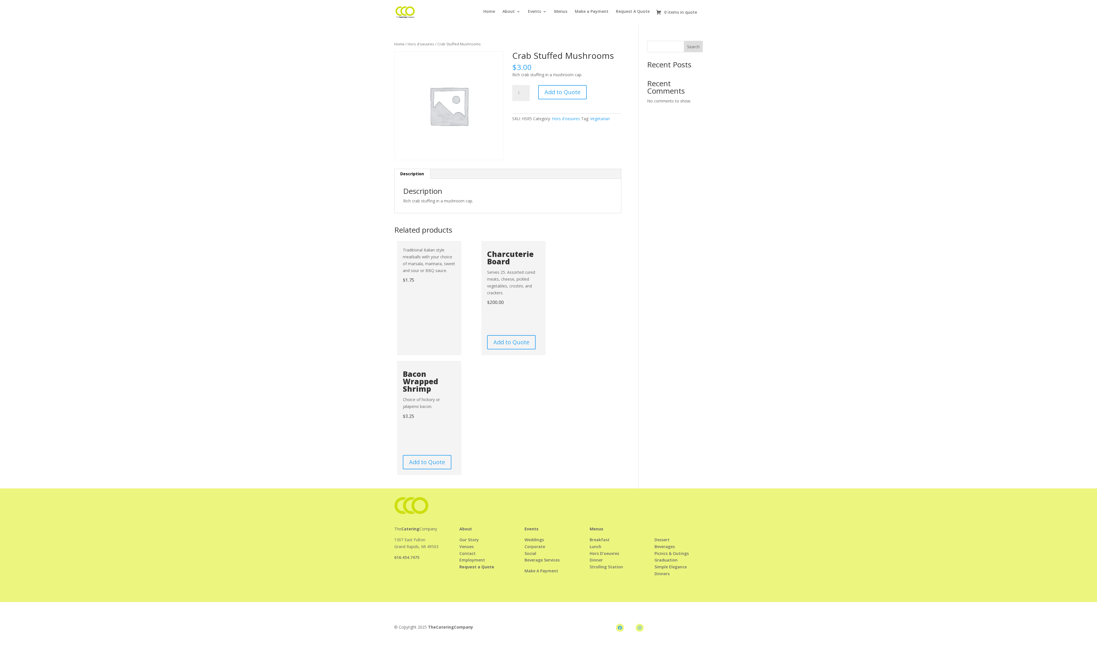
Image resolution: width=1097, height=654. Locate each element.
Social (530, 553)
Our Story (469, 539)
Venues (466, 546)
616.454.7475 (406, 557)
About (509, 11)
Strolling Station (606, 567)
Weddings (534, 539)
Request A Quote (633, 11)
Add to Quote (562, 92)
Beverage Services (542, 560)
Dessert (662, 539)
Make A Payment (541, 570)
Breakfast (600, 539)
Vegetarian (600, 118)
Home (489, 11)
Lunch (595, 546)
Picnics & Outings (671, 553)
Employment (472, 560)
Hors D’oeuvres (604, 553)
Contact (467, 553)
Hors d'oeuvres (421, 44)
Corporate (535, 546)
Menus (560, 11)
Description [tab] (412, 173)
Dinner (596, 560)
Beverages (664, 546)
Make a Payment (591, 11)
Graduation (666, 560)
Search (693, 46)
